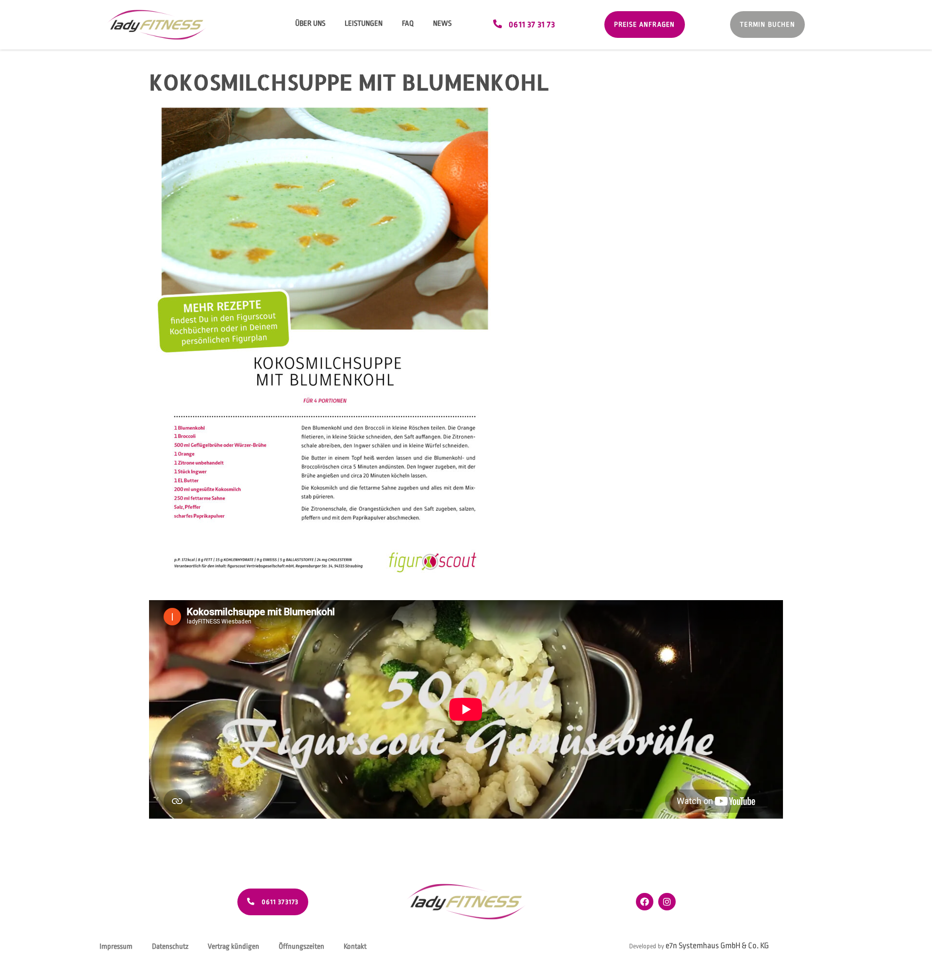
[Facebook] (644, 901)
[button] (524, 24)
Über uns (310, 23)
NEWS (442, 23)
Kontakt (355, 946)
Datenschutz (170, 946)
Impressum (116, 946)
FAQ (408, 23)
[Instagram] (667, 901)
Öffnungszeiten (301, 946)
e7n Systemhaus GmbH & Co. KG (717, 945)
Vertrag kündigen (233, 946)
